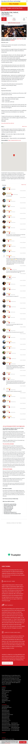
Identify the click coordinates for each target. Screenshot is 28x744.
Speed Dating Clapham (6, 713)
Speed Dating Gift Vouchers (6, 707)
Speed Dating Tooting (5, 718)
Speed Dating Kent (14, 723)
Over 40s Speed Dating (15, 728)
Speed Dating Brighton (6, 723)
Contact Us (4, 687)
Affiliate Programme (5, 692)
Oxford (12, 40)
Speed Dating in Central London (7, 714)
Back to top (24, 126)
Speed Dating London (5, 710)
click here (19, 39)
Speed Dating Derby (5, 727)
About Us (3, 689)
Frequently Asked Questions (6, 690)
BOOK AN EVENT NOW (7, 663)
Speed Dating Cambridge (6, 724)
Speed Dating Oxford (5, 721)
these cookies (7, 743)
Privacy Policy (4, 696)
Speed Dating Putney (5, 717)
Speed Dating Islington (6, 715)
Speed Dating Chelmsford (6, 726)
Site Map (3, 702)
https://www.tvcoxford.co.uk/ (14, 140)
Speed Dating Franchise (6, 700)
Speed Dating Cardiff (14, 726)
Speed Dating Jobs (5, 695)
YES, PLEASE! (14, 4)
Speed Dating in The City (6, 720)
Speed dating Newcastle (15, 727)
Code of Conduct (5, 699)
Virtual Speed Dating (5, 705)
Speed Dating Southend (6, 730)
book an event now (6, 658)
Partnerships (4, 693)
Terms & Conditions (5, 697)
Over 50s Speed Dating (15, 730)
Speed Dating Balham (6, 711)
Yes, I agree (23, 742)
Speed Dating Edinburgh (6, 728)
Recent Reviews (4, 708)
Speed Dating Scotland (15, 724)
